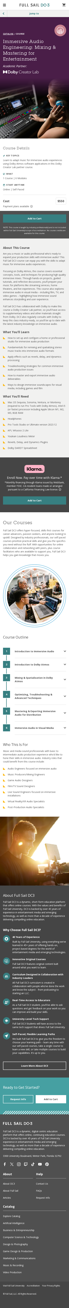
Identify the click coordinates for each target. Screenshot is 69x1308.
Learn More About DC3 (34, 1065)
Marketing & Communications (19, 1258)
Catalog (8, 33)
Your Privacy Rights (51, 1285)
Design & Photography (15, 1244)
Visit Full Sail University (13, 1285)
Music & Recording (13, 1265)
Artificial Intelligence (13, 1223)
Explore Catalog (11, 1216)
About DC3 (9, 1183)
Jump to (34, 13)
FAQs (39, 1190)
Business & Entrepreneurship (18, 1230)
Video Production (12, 1272)
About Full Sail (10, 1190)
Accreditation (33, 1285)
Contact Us (42, 1183)
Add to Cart (35, 218)
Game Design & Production (18, 1251)
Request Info (18, 1099)
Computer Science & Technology (21, 1237)
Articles (7, 1197)
